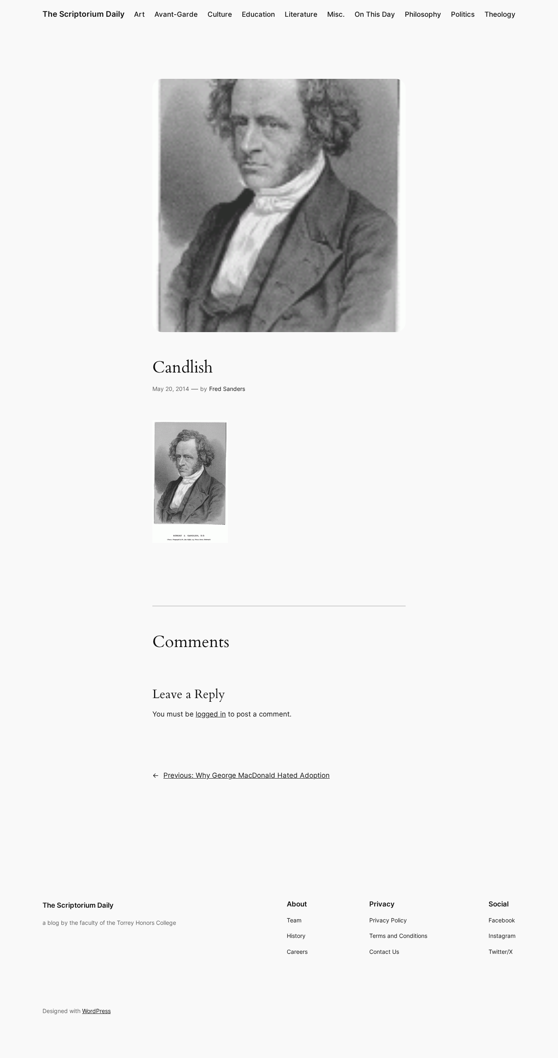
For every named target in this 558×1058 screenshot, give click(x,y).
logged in (211, 714)
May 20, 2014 (170, 388)
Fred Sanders (227, 388)
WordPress (96, 1010)
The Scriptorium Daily (83, 14)
